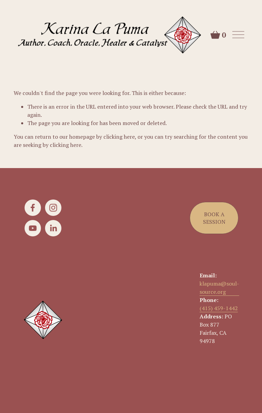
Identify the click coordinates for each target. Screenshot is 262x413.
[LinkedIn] (53, 228)
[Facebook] (33, 207)
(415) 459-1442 (219, 308)
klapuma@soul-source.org (219, 287)
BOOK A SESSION (214, 217)
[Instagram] (53, 207)
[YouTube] (33, 228)
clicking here (119, 136)
